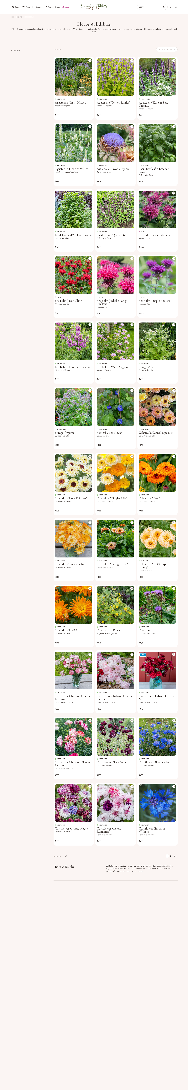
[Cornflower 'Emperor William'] (157, 803)
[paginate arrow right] (177, 856)
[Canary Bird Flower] (115, 605)
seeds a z (19, 17)
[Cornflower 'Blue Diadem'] (157, 737)
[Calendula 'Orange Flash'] (115, 538)
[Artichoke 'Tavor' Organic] (115, 143)
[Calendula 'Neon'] (157, 473)
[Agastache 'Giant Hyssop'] (74, 77)
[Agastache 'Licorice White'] (74, 143)
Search (141, 7)
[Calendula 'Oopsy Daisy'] (74, 538)
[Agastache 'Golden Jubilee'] (115, 77)
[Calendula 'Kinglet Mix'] (115, 473)
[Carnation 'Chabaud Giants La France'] (115, 670)
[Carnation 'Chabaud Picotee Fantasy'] (74, 737)
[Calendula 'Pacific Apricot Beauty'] (157, 538)
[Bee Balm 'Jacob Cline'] (74, 275)
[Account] (170, 7)
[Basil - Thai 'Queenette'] (115, 209)
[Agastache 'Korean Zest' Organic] (157, 77)
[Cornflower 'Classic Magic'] (74, 803)
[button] (15, 7)
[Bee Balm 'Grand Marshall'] (157, 209)
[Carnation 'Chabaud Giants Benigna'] (74, 670)
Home (12, 17)
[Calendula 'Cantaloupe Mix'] (157, 407)
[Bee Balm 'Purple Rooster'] (157, 275)
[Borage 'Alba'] (157, 341)
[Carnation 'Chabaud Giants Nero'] (157, 670)
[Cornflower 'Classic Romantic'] (115, 803)
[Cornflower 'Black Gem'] (115, 737)
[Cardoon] (157, 605)
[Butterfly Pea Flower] (115, 407)
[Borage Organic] (74, 407)
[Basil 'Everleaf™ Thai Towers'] (74, 209)
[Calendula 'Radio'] (74, 605)
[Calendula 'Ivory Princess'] (74, 473)
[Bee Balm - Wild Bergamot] (115, 341)
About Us (65, 7)
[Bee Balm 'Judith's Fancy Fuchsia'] (115, 275)
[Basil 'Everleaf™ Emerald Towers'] (157, 143)
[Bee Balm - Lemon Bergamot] (74, 341)
